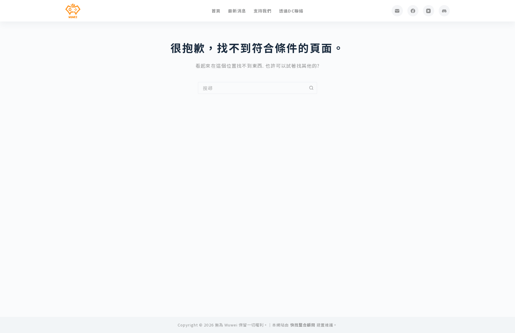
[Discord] (444, 10)
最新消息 (237, 11)
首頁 (216, 11)
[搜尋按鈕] (311, 88)
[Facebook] (413, 10)
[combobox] (251, 88)
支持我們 (263, 11)
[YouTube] (428, 10)
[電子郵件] (397, 10)
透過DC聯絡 (291, 11)
